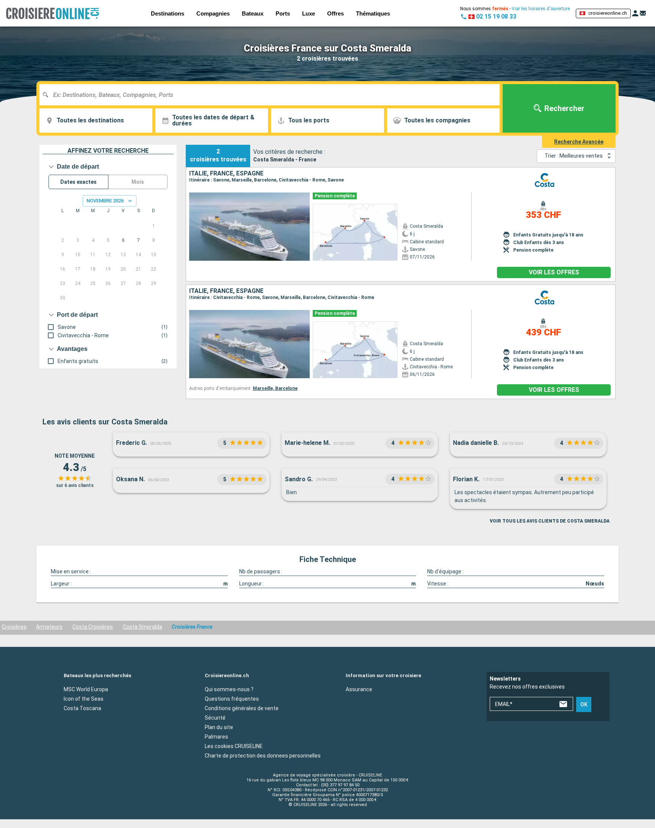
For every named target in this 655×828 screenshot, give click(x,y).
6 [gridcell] (123, 240)
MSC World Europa (86, 689)
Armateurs (49, 627)
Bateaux (252, 13)
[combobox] (272, 95)
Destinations (167, 13)
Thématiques (373, 13)
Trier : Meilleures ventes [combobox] (574, 156)
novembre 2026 (105, 200)
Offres (335, 13)
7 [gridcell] (138, 240)
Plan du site (219, 727)
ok (584, 704)
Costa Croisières (92, 627)
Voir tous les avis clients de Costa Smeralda (550, 521)
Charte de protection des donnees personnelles (263, 755)
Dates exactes (78, 182)
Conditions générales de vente (242, 708)
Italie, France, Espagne (226, 174)
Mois (138, 182)
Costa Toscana (82, 708)
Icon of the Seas (83, 698)
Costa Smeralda (142, 627)
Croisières (14, 627)
